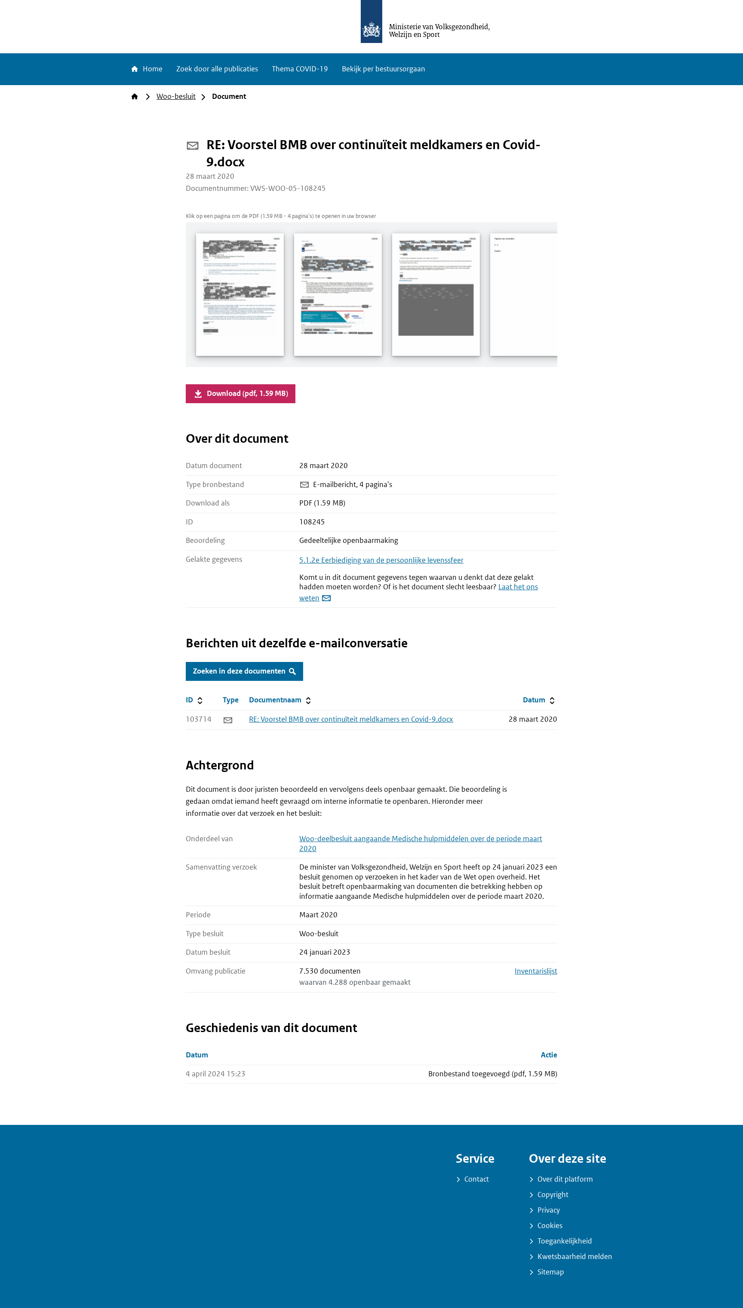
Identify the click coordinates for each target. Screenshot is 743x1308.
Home (152, 69)
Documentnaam (281, 700)
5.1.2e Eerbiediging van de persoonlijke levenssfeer (381, 560)
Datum (539, 700)
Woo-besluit (176, 96)
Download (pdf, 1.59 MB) (247, 393)
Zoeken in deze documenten (239, 671)
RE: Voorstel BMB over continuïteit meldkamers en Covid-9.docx (351, 719)
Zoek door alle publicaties (217, 69)
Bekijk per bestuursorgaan (383, 69)
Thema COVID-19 (300, 69)
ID (202, 700)
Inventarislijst (536, 971)
